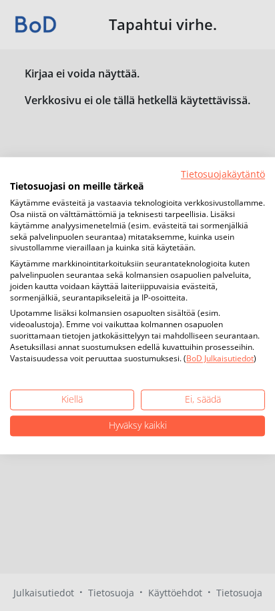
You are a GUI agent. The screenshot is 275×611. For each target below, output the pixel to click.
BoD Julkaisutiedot (220, 358)
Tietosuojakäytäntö (223, 174)
